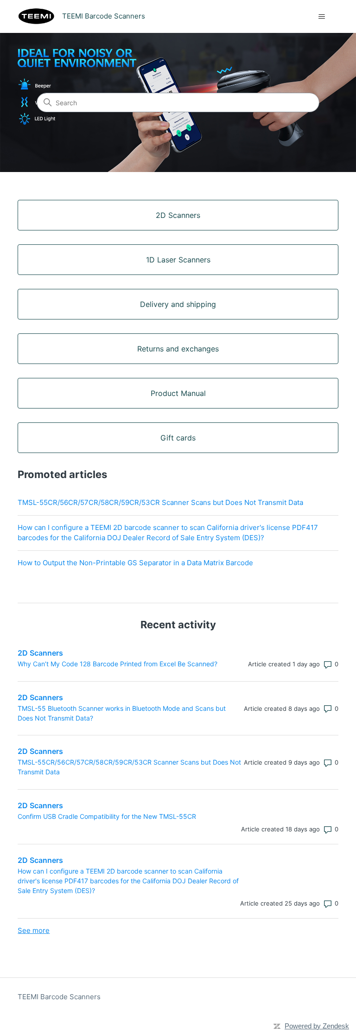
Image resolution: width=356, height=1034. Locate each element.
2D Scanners (40, 652)
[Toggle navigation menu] (321, 16)
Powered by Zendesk (317, 1026)
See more (34, 930)
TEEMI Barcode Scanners (59, 996)
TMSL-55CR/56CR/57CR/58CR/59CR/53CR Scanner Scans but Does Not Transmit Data (160, 502)
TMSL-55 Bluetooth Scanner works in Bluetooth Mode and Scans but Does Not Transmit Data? (122, 713)
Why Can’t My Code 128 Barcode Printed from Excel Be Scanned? (117, 664)
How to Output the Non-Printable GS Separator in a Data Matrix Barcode (135, 562)
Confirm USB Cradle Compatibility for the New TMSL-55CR (107, 816)
